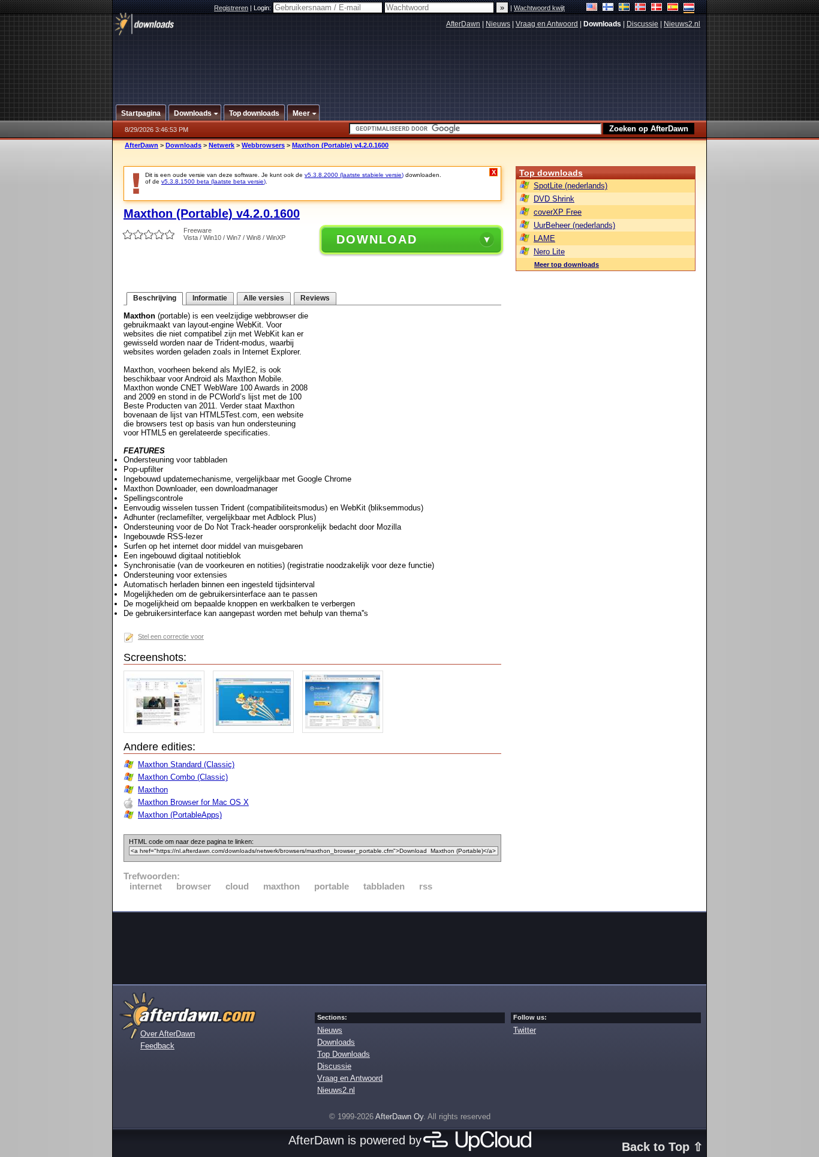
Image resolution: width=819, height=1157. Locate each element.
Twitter (524, 1030)
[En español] (673, 8)
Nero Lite (549, 251)
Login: (263, 7)
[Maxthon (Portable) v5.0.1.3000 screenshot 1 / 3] (167, 730)
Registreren (231, 7)
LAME (544, 238)
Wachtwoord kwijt (539, 7)
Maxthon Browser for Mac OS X (193, 802)
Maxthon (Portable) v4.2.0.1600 (340, 145)
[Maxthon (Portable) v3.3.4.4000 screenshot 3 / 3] (345, 730)
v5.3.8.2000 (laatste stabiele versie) (354, 175)
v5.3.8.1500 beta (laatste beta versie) (213, 181)
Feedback (157, 1045)
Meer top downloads (566, 264)
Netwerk (221, 145)
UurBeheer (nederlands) (574, 225)
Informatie (209, 298)
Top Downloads (343, 1054)
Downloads (183, 145)
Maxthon (153, 789)
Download (376, 239)
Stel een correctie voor (171, 636)
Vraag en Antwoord (547, 24)
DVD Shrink (554, 198)
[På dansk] (657, 8)
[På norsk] (640, 8)
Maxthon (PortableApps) (180, 814)
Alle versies (263, 298)
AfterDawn (463, 24)
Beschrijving (154, 298)
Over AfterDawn (167, 1033)
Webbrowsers (263, 145)
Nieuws (498, 24)
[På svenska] (624, 8)
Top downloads (551, 173)
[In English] (592, 8)
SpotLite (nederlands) (570, 185)
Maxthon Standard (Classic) (186, 764)
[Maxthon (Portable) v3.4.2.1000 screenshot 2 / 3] (256, 730)
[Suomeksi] (608, 8)
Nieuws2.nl (682, 24)
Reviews (315, 298)
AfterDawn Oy (399, 1116)
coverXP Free (558, 212)
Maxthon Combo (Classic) (183, 777)
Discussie (642, 24)
